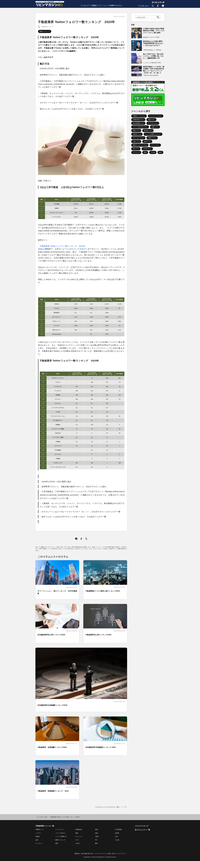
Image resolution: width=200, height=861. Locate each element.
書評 (160, 152)
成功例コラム (148, 130)
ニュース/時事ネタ (61, 836)
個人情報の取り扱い (87, 853)
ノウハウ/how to (60, 833)
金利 (36, 840)
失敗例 (37, 836)
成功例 (117, 833)
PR (96, 840)
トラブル (38, 833)
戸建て (97, 836)
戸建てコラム (152, 138)
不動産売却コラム (138, 119)
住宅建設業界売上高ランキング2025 (51, 635)
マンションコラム (138, 138)
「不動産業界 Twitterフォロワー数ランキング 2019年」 (62, 246)
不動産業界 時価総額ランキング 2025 (53, 791)
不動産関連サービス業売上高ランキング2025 (102, 591)
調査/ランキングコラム (140, 145)
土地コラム (136, 141)
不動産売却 (78, 829)
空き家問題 (118, 829)
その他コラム (147, 149)
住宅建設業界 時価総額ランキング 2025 (100, 747)
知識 (76, 833)
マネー (77, 840)
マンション (78, 836)
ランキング (85, 5)
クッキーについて (100, 853)
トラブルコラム (153, 123)
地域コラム (136, 130)
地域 (96, 833)
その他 (153, 152)
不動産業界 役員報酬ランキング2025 (52, 747)
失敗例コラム (137, 134)
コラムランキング (142, 826)
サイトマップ (121, 853)
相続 (96, 829)
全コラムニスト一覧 (142, 830)
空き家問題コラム (138, 123)
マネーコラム (155, 145)
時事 (145, 152)
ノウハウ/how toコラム (140, 127)
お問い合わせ (145, 6)
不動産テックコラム (139, 116)
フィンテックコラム (155, 116)
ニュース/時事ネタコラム (112, 5)
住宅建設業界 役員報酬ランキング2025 (52, 705)
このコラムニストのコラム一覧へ (107, 807)
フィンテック (59, 829)
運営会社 (77, 853)
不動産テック (96, 5)
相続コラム (151, 119)
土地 (116, 836)
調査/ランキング (45, 31)
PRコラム (136, 149)
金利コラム (147, 141)
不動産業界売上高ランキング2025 (98, 635)
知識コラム (155, 127)
